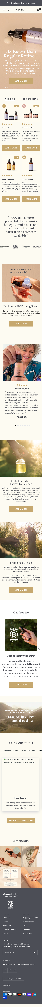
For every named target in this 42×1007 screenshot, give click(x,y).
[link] (21, 81)
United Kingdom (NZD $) (12, 979)
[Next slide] (38, 648)
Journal (5, 921)
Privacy (5, 934)
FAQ (24, 926)
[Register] (34, 952)
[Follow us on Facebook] (5, 970)
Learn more (30, 3)
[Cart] (38, 10)
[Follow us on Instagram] (9, 970)
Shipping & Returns (30, 917)
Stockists (26, 930)
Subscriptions (28, 921)
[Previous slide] (3, 648)
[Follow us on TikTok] (14, 970)
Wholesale (7, 926)
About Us (6, 917)
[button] (5, 87)
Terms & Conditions (10, 930)
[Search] (8, 10)
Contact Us (27, 934)
